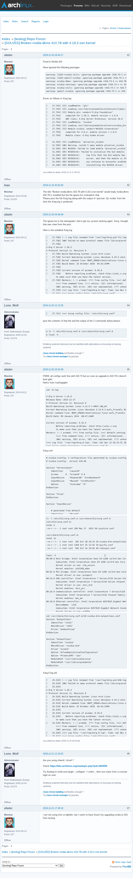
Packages (66, 5)
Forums (78, 5)
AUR (115, 5)
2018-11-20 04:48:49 (53, 214)
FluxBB (126, 866)
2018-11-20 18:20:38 (53, 369)
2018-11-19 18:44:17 (53, 55)
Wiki (87, 5)
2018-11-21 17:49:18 (53, 808)
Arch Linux (17, 5)
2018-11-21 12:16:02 (53, 753)
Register (36, 21)
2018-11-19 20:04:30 (53, 185)
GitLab (95, 5)
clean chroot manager (57, 356)
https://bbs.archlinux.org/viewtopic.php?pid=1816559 (78, 766)
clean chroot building (53, 353)
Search (24, 21)
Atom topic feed (123, 862)
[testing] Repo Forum (30, 39)
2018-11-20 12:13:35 (53, 305)
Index (6, 21)
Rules (15, 21)
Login (45, 21)
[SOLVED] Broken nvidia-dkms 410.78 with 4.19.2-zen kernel (50, 43)
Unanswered (124, 28)
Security (106, 5)
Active (113, 28)
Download (125, 5)
